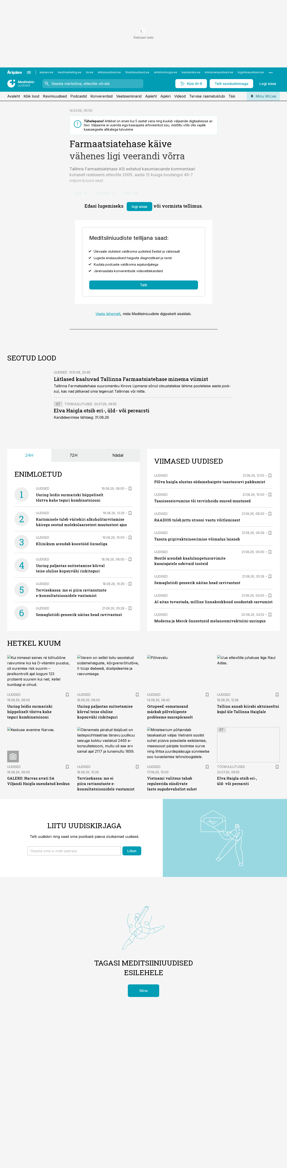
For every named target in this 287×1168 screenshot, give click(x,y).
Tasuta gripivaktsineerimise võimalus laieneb (197, 539)
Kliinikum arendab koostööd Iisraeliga (71, 543)
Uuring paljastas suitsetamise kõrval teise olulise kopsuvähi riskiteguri (105, 711)
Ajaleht (151, 96)
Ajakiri (165, 96)
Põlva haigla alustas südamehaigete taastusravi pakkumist (209, 481)
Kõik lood (31, 96)
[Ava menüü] (29, 72)
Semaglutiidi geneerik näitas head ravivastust (79, 614)
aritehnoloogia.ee (165, 72)
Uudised (60, 372)
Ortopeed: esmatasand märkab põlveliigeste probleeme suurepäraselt (170, 711)
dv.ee (89, 72)
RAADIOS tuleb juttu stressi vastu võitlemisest (197, 520)
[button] (74, 850)
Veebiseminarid (128, 96)
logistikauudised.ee (251, 72)
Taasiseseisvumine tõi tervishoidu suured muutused (202, 500)
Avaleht (13, 96)
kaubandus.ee (191, 72)
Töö (231, 96)
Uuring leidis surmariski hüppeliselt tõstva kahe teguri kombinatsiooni (29, 711)
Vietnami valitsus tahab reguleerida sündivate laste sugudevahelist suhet (172, 783)
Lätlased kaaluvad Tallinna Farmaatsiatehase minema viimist (131, 379)
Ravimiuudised (55, 96)
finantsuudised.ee (137, 72)
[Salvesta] (130, 488)
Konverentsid (101, 96)
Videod (180, 96)
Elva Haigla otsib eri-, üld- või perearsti (102, 410)
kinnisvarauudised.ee (219, 72)
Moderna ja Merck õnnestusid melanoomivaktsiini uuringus (210, 620)
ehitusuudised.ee (109, 72)
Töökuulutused (78, 404)
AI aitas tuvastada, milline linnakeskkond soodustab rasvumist (213, 601)
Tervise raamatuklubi (207, 96)
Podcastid (78, 96)
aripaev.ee (46, 72)
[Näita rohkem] (270, 72)
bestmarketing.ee (69, 72)
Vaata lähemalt (108, 313)
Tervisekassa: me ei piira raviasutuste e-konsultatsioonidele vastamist (106, 783)
